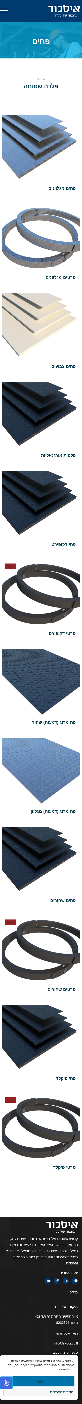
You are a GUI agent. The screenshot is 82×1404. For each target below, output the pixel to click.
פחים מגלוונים (62, 188)
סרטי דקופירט (62, 633)
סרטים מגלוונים (61, 277)
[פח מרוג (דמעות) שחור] (41, 682)
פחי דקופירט (64, 544)
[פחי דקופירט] (41, 504)
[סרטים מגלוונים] (41, 237)
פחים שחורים (63, 900)
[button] (6, 1382)
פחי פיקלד (66, 1078)
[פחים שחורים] (41, 860)
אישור (39, 1381)
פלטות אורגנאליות (58, 455)
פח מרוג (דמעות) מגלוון (53, 811)
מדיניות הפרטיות (61, 1392)
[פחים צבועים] (41, 326)
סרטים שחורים (62, 989)
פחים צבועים (63, 366)
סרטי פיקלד (64, 1167)
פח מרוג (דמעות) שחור (54, 722)
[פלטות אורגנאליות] (41, 415)
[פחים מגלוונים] (41, 148)
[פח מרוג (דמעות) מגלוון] (41, 771)
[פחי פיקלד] (41, 1038)
